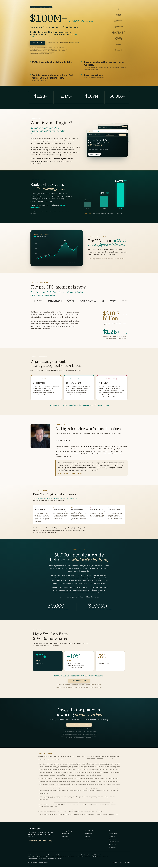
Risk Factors (51, 52)
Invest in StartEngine (79, 725)
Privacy (115, 862)
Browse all (65, 836)
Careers (87, 836)
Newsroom (88, 833)
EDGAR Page (112, 847)
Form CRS (112, 836)
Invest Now (37, 42)
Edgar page (37, 53)
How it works (65, 839)
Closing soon (65, 833)
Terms (120, 862)
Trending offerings (67, 831)
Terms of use (113, 831)
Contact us (88, 839)
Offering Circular (44, 52)
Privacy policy (113, 833)
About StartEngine (90, 831)
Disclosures (112, 839)
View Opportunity (79, 681)
